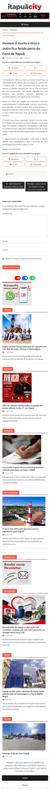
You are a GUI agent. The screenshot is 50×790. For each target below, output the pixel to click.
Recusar (25, 785)
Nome (4, 241)
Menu (26, 24)
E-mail (5, 250)
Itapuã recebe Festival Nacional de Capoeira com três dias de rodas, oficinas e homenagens (24, 347)
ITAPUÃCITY (26, 58)
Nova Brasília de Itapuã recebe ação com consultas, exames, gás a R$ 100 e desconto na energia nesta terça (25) (23, 630)
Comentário (7, 213)
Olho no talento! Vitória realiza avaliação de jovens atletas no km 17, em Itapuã (22, 406)
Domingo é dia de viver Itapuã (15, 753)
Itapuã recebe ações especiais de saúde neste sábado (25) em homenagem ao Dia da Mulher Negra (23, 694)
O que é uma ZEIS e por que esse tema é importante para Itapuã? (20, 530)
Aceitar (25, 778)
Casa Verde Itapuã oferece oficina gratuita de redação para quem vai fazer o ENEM (23, 468)
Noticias (11, 174)
